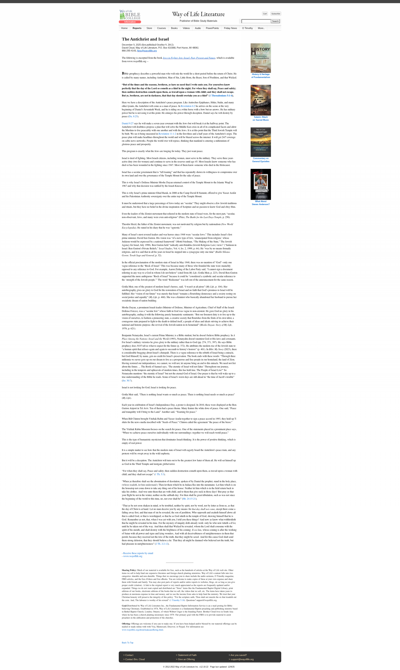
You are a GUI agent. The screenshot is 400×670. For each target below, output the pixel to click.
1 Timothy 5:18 (177, 600)
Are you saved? (239, 655)
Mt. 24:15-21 (189, 498)
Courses (161, 28)
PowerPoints (212, 28)
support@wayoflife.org (242, 659)
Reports (137, 28)
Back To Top (127, 643)
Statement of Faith (187, 655)
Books (174, 28)
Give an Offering (186, 659)
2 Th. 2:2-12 (162, 543)
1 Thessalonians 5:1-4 (221, 95)
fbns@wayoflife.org (147, 50)
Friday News (230, 28)
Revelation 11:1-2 (167, 133)
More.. (261, 28)
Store (149, 28)
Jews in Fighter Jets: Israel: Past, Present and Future (189, 57)
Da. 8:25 (133, 116)
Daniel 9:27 (127, 123)
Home (124, 28)
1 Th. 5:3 (159, 474)
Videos (186, 28)
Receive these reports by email (138, 553)
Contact (129, 655)
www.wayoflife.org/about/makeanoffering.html (142, 629)
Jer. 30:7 (127, 380)
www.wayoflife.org (132, 556)
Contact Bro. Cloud (135, 659)
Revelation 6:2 (188, 106)
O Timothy (247, 28)
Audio (198, 28)
